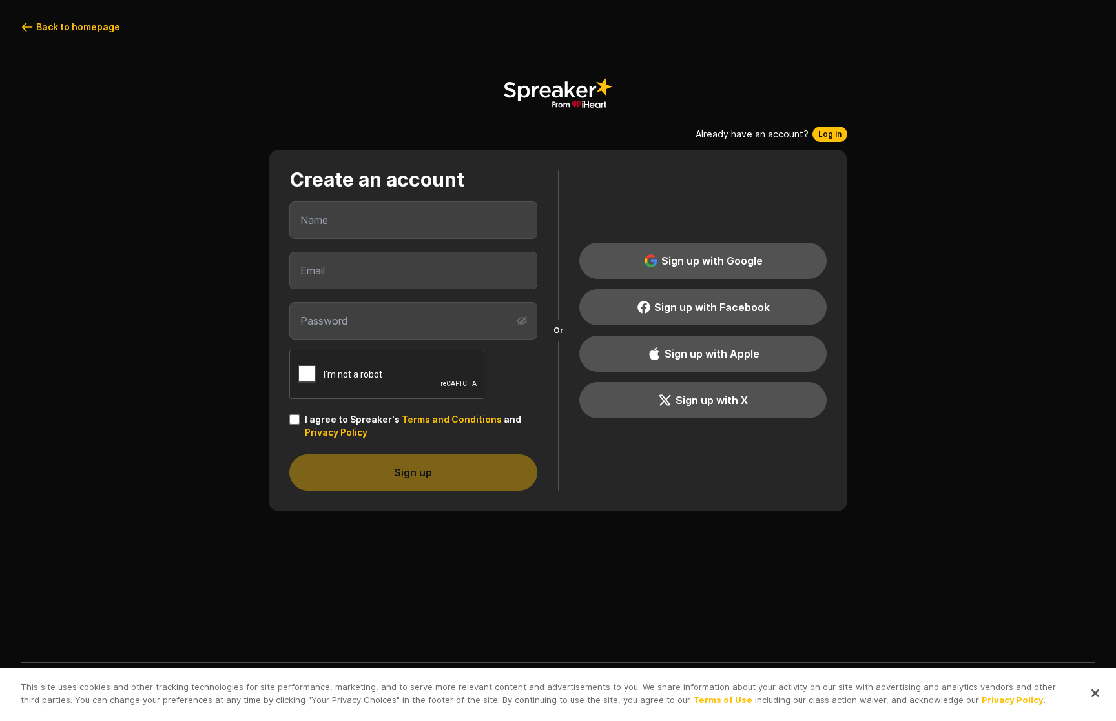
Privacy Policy (336, 432)
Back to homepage (78, 26)
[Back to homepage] (558, 93)
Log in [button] (830, 134)
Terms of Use (722, 699)
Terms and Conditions (452, 419)
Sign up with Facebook (712, 307)
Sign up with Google (712, 260)
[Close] (1095, 693)
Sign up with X (712, 400)
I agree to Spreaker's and (413, 426)
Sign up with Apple (712, 353)
